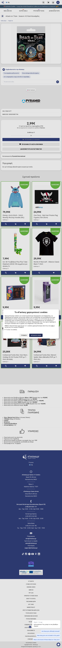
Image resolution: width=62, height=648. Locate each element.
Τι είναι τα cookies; (11, 329)
